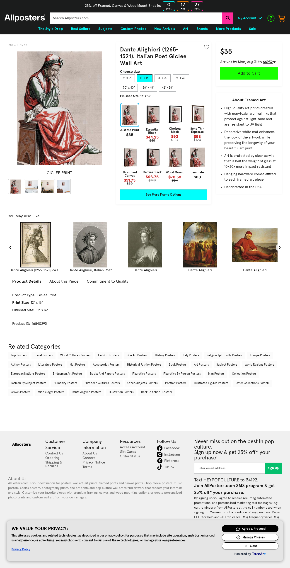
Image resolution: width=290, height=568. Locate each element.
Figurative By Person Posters (182, 373)
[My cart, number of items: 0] (281, 18)
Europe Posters (260, 355)
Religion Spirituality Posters (224, 355)
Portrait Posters (175, 383)
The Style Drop (50, 29)
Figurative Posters (144, 373)
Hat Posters (77, 364)
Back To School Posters (156, 392)
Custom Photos (133, 29)
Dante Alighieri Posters (86, 392)
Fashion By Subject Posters (28, 383)
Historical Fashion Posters (144, 364)
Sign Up (273, 468)
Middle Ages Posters (51, 392)
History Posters (165, 355)
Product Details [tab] (26, 281)
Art (11, 45)
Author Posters (21, 364)
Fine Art (23, 45)
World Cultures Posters (75, 355)
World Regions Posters (259, 364)
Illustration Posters (121, 392)
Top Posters (19, 355)
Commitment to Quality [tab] (107, 281)
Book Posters (177, 364)
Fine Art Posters (136, 355)
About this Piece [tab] (64, 281)
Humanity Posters (65, 383)
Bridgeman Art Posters (67, 373)
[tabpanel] (163, 144)
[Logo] (25, 18)
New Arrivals (164, 29)
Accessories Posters (106, 364)
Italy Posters (191, 355)
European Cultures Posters (102, 383)
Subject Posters (226, 364)
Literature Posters (50, 364)
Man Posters (216, 373)
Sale (252, 29)
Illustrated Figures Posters (211, 383)
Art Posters (201, 364)
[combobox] (136, 18)
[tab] (127, 78)
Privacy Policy (21, 549)
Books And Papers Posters (107, 373)
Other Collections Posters (253, 383)
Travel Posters (43, 355)
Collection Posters (244, 373)
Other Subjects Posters (142, 383)
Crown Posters (20, 392)
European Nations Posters (28, 373)
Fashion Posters (108, 355)
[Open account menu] (260, 18)
